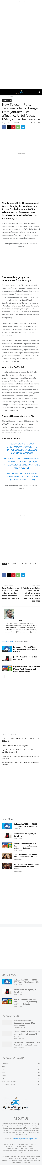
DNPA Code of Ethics (13, 1148)
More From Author (21, 641)
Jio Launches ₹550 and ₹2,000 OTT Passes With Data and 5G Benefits (25, 649)
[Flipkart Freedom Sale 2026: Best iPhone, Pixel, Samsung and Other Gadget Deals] (7, 669)
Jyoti (5, 122)
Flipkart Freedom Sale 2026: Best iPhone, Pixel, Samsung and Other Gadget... (25, 845)
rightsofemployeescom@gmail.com (25, 1139)
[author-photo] (21, 614)
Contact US (33, 1144)
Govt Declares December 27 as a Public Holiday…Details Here (27, 1044)
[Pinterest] (13, 127)
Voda (36, 563)
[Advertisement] (21, 23)
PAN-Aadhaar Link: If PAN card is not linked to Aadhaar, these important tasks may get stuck (11, 593)
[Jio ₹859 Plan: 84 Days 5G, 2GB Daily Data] (7, 659)
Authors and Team (22, 1144)
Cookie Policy (10, 1146)
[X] (9, 127)
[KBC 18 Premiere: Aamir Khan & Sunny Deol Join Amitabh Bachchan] (7, 866)
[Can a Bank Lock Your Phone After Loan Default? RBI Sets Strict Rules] (7, 857)
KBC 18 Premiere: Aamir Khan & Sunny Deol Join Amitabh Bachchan (20, 764)
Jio (19, 563)
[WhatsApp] (18, 127)
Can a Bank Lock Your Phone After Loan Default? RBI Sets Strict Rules (20, 757)
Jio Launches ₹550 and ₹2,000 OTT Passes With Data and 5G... (26, 825)
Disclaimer (31, 1146)
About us (12, 1144)
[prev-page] (3, 676)
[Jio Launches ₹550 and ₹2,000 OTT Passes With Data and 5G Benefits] (7, 649)
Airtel (9, 563)
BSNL (14, 563)
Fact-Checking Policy (27, 1148)
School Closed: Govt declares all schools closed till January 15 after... (27, 1034)
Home (4, 97)
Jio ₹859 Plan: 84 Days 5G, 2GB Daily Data (15, 746)
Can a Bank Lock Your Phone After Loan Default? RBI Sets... (26, 855)
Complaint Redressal (21, 1153)
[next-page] (6, 676)
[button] (3, 92)
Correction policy (21, 1146)
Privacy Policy (22, 1151)
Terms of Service (33, 1151)
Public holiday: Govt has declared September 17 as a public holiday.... (25, 1023)
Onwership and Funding (10, 1151)
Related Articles (7, 641)
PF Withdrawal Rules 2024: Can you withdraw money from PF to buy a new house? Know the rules (30, 594)
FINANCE (10, 97)
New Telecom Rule (27, 563)
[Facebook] (4, 127)
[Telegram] (23, 127)
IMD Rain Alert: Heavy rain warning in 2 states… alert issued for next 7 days (22, 476)
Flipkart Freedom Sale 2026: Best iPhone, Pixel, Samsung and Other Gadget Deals (26, 669)
